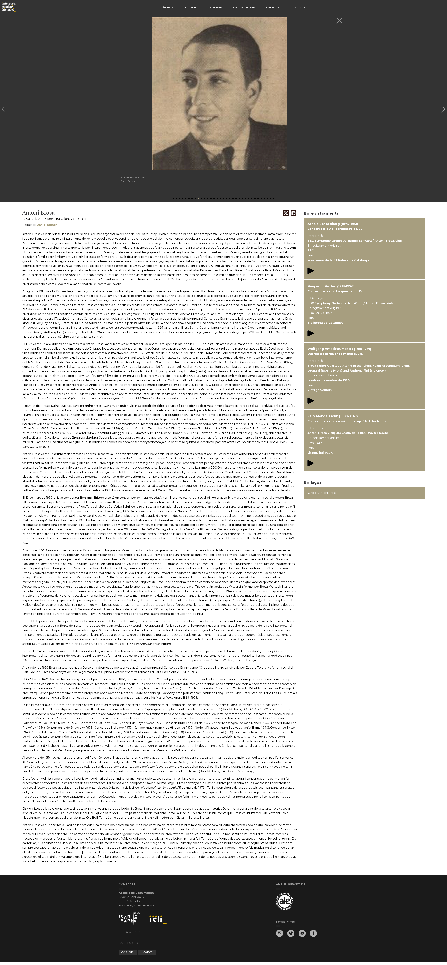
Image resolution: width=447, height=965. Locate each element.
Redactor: (39, 225)
